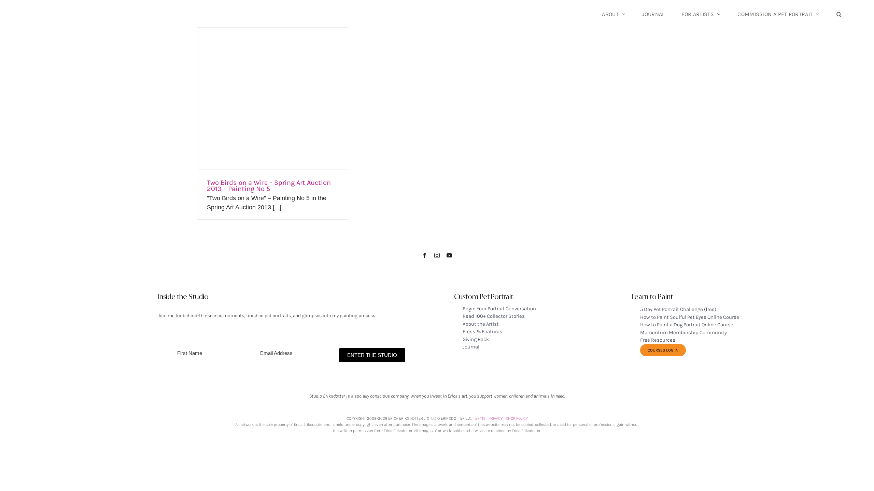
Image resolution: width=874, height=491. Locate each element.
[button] (839, 13)
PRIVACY (496, 418)
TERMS (479, 418)
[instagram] (437, 255)
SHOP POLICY (517, 418)
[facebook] (424, 255)
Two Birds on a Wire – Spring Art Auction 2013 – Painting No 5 (269, 186)
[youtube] (449, 255)
